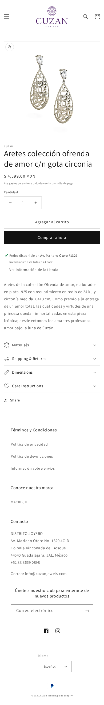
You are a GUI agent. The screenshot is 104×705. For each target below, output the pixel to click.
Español (49, 666)
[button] (7, 16)
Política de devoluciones (32, 456)
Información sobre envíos (33, 468)
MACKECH (19, 502)
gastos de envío (19, 183)
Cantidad (11, 192)
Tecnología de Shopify (60, 695)
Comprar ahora (52, 237)
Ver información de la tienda (33, 269)
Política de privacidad (29, 444)
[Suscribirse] (87, 610)
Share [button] (15, 400)
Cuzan (43, 695)
